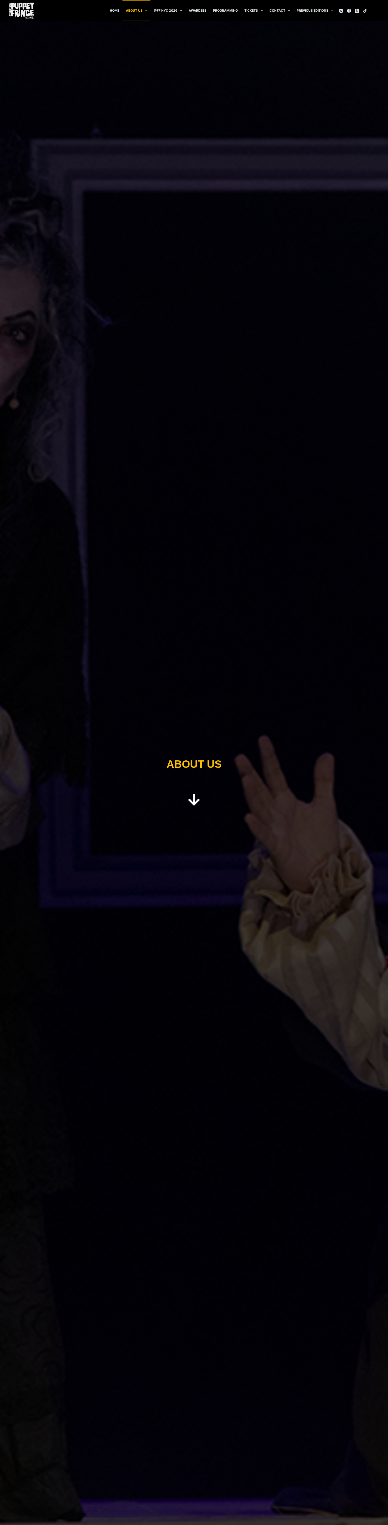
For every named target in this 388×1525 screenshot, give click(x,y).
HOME (114, 10)
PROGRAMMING (225, 10)
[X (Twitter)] (357, 11)
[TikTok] (365, 11)
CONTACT (277, 10)
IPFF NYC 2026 (165, 10)
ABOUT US (134, 10)
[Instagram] (341, 11)
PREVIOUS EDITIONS (312, 10)
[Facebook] (349, 11)
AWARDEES (197, 10)
